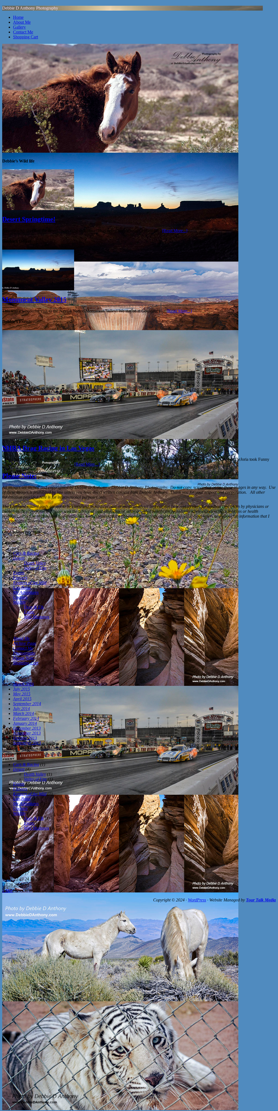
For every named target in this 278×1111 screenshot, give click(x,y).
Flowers (20, 577)
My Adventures (26, 592)
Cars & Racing (26, 553)
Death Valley (35, 563)
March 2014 (23, 713)
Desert (18, 558)
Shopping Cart (25, 37)
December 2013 (27, 728)
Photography (24, 653)
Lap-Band (21, 587)
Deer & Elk (34, 607)
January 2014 (25, 723)
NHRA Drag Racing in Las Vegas (48, 448)
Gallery (19, 27)
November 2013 (27, 733)
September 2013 (27, 743)
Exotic (29, 612)
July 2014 (21, 708)
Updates (20, 597)
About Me (22, 22)
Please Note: (19, 475)
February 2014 (26, 718)
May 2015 (21, 694)
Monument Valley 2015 (34, 299)
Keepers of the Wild (29, 582)
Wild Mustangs (36, 617)
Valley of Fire (35, 568)
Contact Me (23, 32)
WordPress (197, 900)
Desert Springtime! (28, 219)
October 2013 (25, 738)
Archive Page (24, 643)
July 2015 (21, 689)
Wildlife (19, 602)
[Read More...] (174, 230)
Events (18, 572)
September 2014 (27, 703)
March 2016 (23, 684)
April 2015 (22, 698)
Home (18, 17)
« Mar (7, 890)
